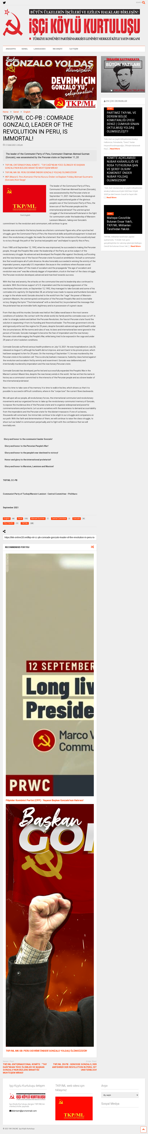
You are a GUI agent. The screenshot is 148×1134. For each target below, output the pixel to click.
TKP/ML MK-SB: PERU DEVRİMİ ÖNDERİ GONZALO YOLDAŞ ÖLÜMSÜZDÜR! (41, 172)
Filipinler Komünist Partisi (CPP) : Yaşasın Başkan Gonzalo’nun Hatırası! (44, 800)
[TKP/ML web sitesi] (74, 1119)
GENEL (25, 49)
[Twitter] (4, 2)
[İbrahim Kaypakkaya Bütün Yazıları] (123, 92)
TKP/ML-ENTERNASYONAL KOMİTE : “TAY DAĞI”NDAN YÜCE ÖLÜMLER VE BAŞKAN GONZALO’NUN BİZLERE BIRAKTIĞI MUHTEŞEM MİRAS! (25, 1068)
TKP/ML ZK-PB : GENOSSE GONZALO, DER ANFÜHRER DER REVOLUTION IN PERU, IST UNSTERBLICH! (74, 1067)
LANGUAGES (40, 49)
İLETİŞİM (74, 49)
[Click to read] (50, 675)
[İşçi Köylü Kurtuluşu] (74, 41)
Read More (115, 149)
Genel (110, 108)
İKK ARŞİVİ (57, 49)
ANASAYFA (11, 49)
